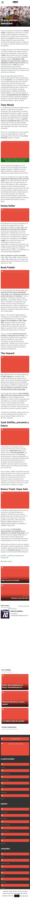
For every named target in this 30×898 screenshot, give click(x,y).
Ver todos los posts (23, 606)
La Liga (2, 767)
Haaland (3, 888)
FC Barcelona (4, 812)
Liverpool (3, 837)
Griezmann (3, 882)
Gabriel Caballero (12, 15)
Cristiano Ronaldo (5, 863)
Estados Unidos (7, 561)
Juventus (3, 843)
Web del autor (12, 609)
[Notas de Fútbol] (15, 2)
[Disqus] (14, 644)
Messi (2, 857)
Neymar (3, 876)
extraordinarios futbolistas (10, 68)
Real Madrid (4, 818)
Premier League (5, 780)
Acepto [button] (16, 896)
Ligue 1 (2, 798)
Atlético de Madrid (5, 825)
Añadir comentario (5, 17)
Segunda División (5, 773)
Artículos (18, 15)
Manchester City (5, 831)
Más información (24, 896)
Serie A (2, 786)
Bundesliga (3, 792)
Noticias (22, 15)
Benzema (3, 869)
